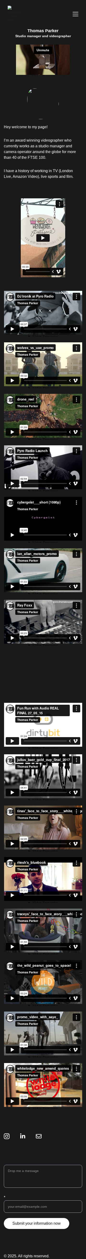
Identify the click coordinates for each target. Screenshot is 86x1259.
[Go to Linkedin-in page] (23, 1136)
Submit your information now (36, 1223)
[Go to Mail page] (39, 1136)
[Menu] (75, 14)
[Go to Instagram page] (7, 1136)
